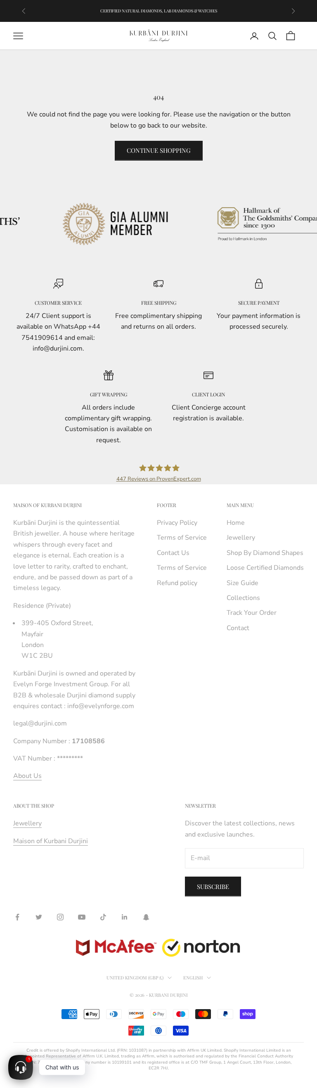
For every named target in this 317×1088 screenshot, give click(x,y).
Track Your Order (252, 612)
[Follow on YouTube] (82, 917)
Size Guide (242, 583)
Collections (243, 597)
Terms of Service (182, 537)
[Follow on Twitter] (39, 917)
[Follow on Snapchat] (146, 917)
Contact (238, 628)
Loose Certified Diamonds (265, 567)
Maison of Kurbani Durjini (50, 841)
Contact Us (173, 552)
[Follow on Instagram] (60, 917)
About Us (27, 775)
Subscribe (213, 886)
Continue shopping (159, 150)
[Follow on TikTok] (103, 917)
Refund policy (177, 583)
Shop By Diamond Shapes (265, 552)
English (193, 977)
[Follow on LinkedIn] (125, 917)
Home (236, 522)
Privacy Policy (177, 522)
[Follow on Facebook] (17, 917)
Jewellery (241, 537)
